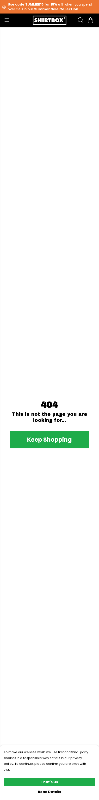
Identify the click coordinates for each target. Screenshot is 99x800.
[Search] (81, 20)
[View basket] (90, 20)
